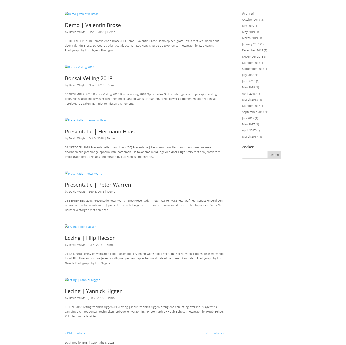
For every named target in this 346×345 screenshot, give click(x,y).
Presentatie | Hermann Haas (100, 131)
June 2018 (248, 81)
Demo (111, 85)
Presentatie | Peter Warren (98, 184)
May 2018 (248, 87)
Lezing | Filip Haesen (90, 237)
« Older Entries (75, 333)
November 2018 (252, 56)
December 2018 (252, 50)
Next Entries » (214, 333)
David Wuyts (77, 85)
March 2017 (250, 136)
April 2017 (249, 130)
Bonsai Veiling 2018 (89, 78)
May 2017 (248, 124)
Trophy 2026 (94, 34)
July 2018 (248, 75)
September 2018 (253, 69)
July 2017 (248, 118)
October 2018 (251, 63)
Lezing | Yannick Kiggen (94, 291)
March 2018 (250, 99)
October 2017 (251, 106)
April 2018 (249, 93)
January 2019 (251, 44)
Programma (73, 34)
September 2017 (253, 112)
